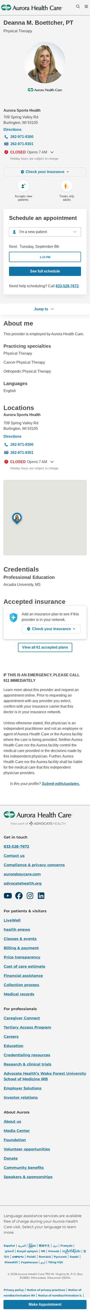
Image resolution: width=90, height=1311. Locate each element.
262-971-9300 (21, 137)
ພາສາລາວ (18, 1256)
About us (12, 1121)
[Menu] (86, 6)
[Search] (77, 6)
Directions (12, 130)
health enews (17, 929)
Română (45, 1256)
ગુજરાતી (9, 1251)
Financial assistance (23, 975)
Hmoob (53, 1251)
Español (9, 1245)
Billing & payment (21, 948)
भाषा (43, 1251)
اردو (43, 1262)
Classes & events (20, 939)
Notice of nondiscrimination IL (60, 1295)
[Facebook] (19, 896)
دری (55, 1245)
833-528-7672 (67, 286)
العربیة (22, 1245)
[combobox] (45, 231)
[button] (45, 1304)
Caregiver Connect (22, 1018)
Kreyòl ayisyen (27, 1251)
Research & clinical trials (27, 1064)
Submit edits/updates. (61, 784)
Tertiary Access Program (27, 1027)
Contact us (14, 855)
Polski (31, 1256)
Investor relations (21, 1097)
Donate (11, 1158)
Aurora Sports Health (22, 110)
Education (13, 1046)
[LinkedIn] (41, 896)
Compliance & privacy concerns (34, 865)
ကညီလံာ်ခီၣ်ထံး (71, 1251)
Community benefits (24, 1167)
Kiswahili (11, 1262)
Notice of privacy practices (46, 1290)
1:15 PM (45, 257)
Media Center (17, 1130)
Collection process (21, 985)
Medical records (19, 994)
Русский (60, 1256)
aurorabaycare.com (22, 874)
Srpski (74, 1256)
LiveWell (12, 920)
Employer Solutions (23, 1088)
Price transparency (22, 957)
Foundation (15, 1140)
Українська (29, 1262)
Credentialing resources (27, 1055)
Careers (11, 1036)
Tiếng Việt (55, 1262)
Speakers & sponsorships (28, 1177)
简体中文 (44, 1245)
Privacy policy (14, 1290)
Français (66, 1245)
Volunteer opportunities (27, 1149)
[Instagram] (30, 896)
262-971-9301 (21, 144)
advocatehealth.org (23, 883)
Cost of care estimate (24, 966)
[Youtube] (8, 896)
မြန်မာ (32, 1245)
